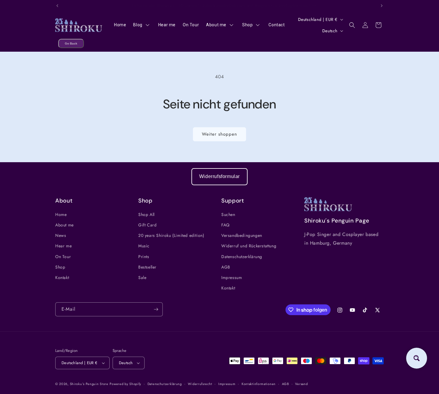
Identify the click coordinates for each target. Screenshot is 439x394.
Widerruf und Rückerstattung (248, 246)
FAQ (225, 225)
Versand (301, 383)
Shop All (146, 214)
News (60, 235)
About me (64, 225)
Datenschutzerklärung (241, 257)
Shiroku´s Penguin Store (89, 383)
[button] (352, 25)
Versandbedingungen (241, 235)
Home (61, 214)
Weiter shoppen (219, 134)
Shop (60, 267)
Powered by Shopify (125, 383)
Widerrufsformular (219, 176)
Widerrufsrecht (200, 383)
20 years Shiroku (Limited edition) (171, 235)
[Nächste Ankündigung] (381, 5)
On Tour (63, 257)
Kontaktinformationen (259, 383)
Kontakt (62, 277)
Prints (143, 257)
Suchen (228, 214)
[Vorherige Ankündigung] (57, 5)
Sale (142, 277)
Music (144, 246)
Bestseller (147, 267)
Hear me (63, 246)
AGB (225, 267)
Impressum (231, 277)
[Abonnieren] (155, 309)
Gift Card (147, 225)
